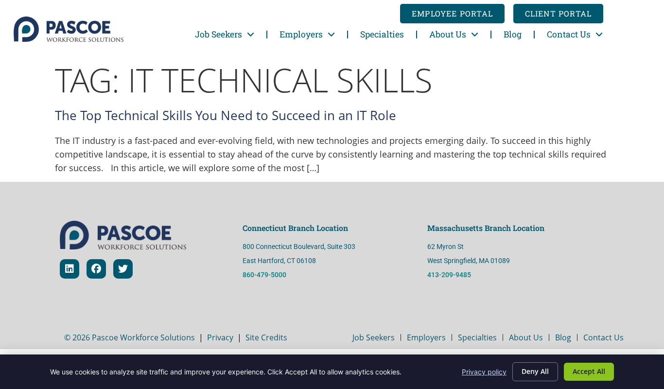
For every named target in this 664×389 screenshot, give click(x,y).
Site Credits (266, 337)
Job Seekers (218, 34)
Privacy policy (484, 372)
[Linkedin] (69, 269)
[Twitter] (123, 269)
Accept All (589, 371)
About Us (447, 34)
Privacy (220, 337)
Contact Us (569, 34)
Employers (301, 34)
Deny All (535, 371)
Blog (513, 34)
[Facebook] (96, 269)
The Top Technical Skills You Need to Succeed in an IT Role (225, 115)
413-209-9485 (449, 275)
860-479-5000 (264, 275)
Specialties (382, 34)
